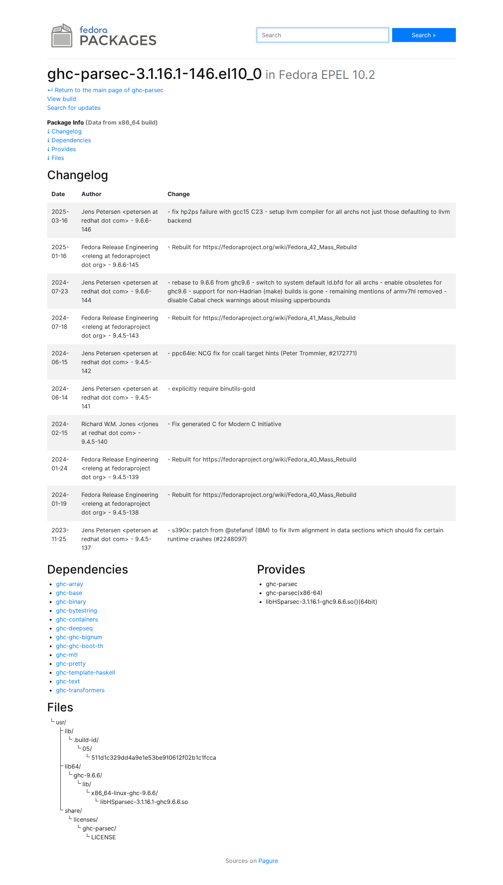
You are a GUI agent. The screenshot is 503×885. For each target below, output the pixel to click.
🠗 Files (55, 157)
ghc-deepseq (74, 628)
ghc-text (68, 681)
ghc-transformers (80, 690)
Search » (424, 35)
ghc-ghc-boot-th (79, 645)
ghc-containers (77, 619)
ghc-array (69, 584)
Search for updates (74, 107)
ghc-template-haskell (85, 672)
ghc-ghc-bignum (79, 637)
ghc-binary (71, 601)
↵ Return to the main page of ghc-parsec (105, 90)
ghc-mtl (67, 654)
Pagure (268, 860)
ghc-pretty (71, 663)
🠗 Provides (61, 149)
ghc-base (69, 592)
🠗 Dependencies (69, 140)
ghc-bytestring (76, 610)
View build (61, 98)
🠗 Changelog (64, 131)
